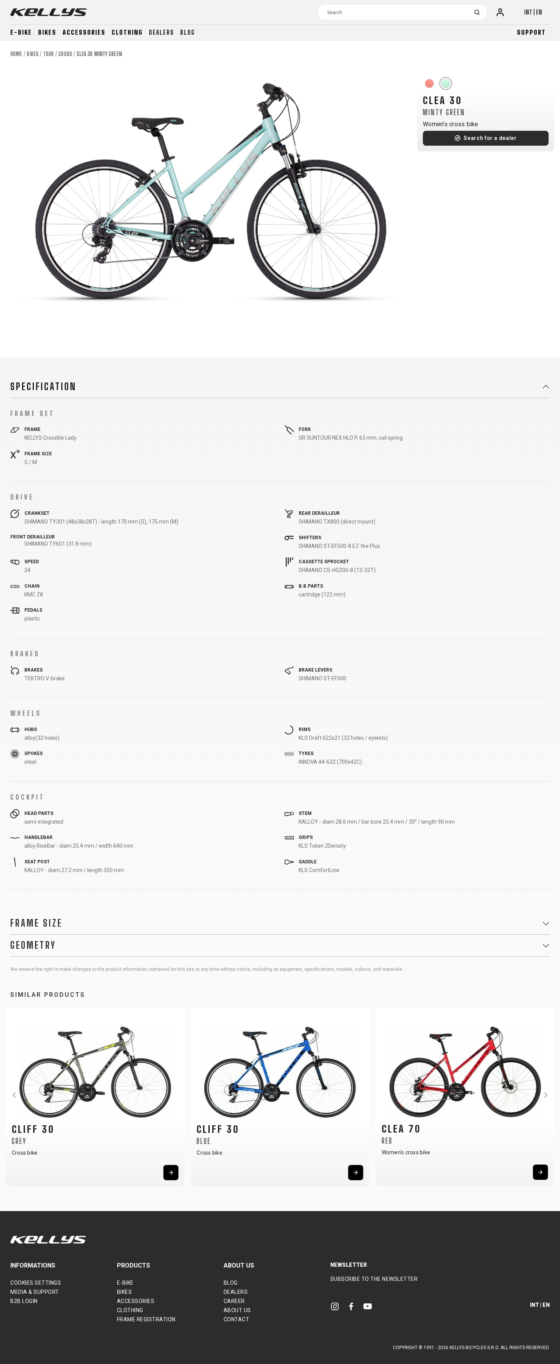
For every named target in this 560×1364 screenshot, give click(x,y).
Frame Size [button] (36, 923)
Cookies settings (35, 1283)
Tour (48, 54)
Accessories (84, 32)
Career (234, 1301)
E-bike (21, 32)
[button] (14, 1095)
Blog (187, 32)
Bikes (47, 32)
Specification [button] (43, 386)
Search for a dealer (490, 138)
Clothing (127, 32)
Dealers (161, 32)
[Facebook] (351, 1306)
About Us (237, 1310)
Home (16, 54)
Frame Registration (146, 1319)
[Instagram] (334, 1306)
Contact (237, 1319)
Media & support (34, 1292)
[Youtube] (367, 1306)
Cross (65, 54)
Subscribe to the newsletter (374, 1279)
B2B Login (24, 1301)
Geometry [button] (33, 945)
